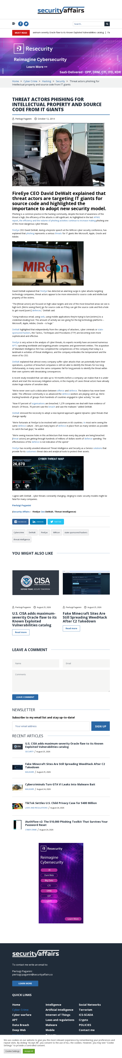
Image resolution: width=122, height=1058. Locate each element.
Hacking (46, 81)
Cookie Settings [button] (12, 1051)
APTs (14, 345)
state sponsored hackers (76, 532)
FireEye (44, 532)
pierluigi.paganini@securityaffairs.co (32, 974)
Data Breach (20, 1025)
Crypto (83, 1020)
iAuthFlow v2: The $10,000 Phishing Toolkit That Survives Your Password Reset (66, 823)
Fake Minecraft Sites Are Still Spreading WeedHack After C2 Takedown (85, 617)
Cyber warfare (21, 1015)
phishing (30, 233)
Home (15, 81)
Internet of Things (58, 1015)
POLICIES (85, 1025)
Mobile (50, 1030)
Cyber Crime (30, 81)
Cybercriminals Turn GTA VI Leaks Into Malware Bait (60, 784)
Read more (21, 632)
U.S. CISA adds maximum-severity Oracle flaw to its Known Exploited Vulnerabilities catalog (51, 32)
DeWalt (32, 532)
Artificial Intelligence (59, 1009)
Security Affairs (21, 511)
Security (60, 81)
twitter (57, 522)
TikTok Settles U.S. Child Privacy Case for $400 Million (61, 803)
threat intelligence (22, 539)
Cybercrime (19, 532)
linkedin (39, 522)
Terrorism (85, 1009)
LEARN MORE (25, 983)
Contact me (87, 1030)
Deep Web (19, 1030)
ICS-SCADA (86, 1015)
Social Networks (90, 1004)
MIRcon (56, 532)
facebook (22, 522)
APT (15, 1020)
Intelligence (53, 1004)
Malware (29, 772)
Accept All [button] (29, 1051)
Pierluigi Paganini (23, 118)
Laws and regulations (36, 807)
